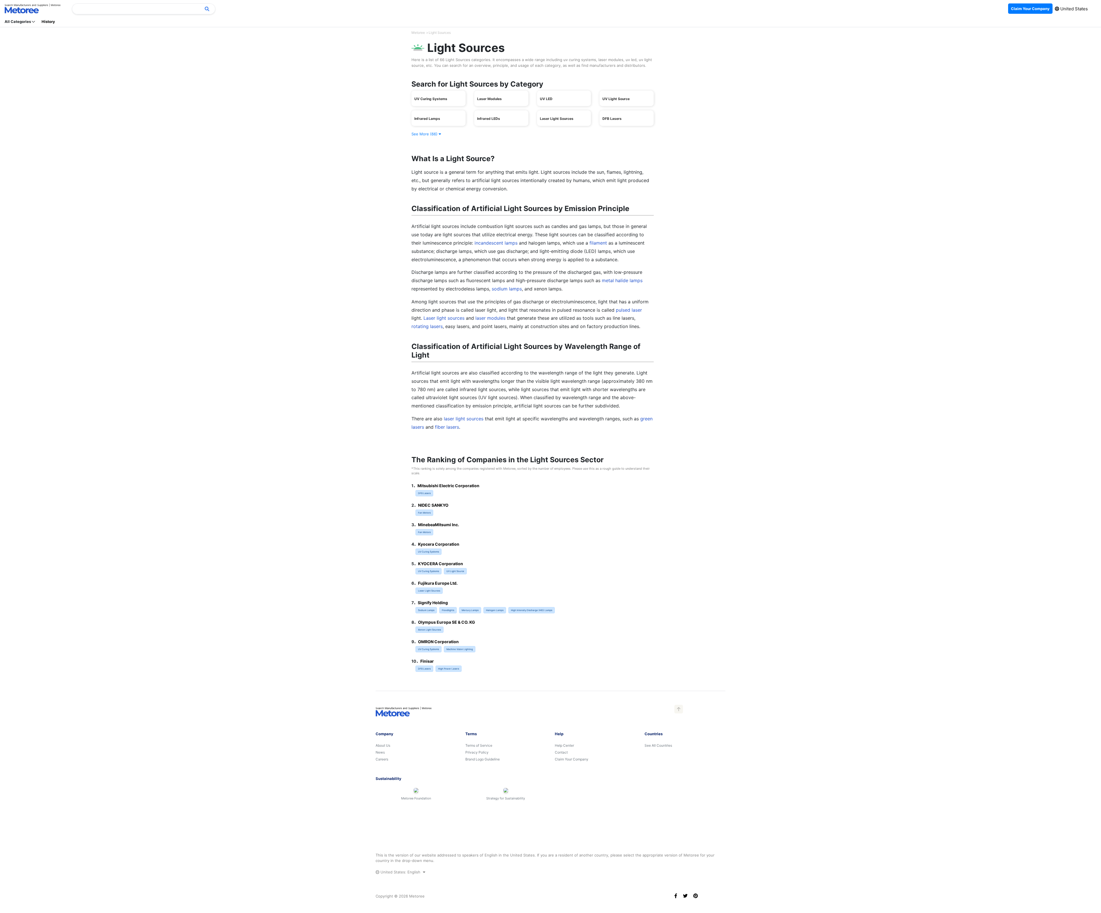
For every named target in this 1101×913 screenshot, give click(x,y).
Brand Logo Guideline (482, 759)
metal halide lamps (622, 280)
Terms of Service (478, 745)
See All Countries (658, 745)
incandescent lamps (496, 243)
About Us (383, 745)
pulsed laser (629, 310)
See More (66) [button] (425, 134)
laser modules (490, 318)
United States (1073, 8)
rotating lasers (427, 326)
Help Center (564, 745)
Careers (382, 759)
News (380, 752)
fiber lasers (447, 427)
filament (598, 243)
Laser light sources (443, 318)
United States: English (400, 872)
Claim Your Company (571, 759)
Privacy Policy (477, 752)
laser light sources (463, 419)
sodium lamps (507, 289)
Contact (561, 752)
